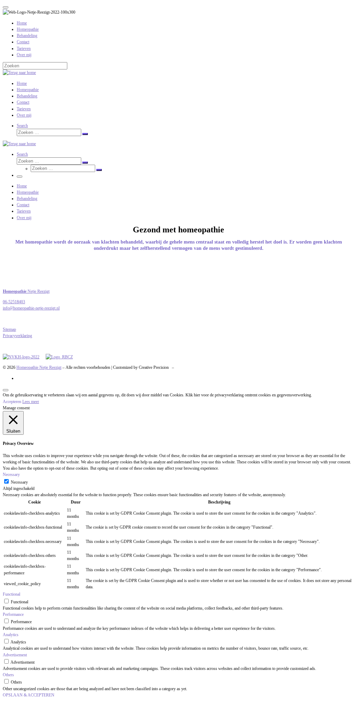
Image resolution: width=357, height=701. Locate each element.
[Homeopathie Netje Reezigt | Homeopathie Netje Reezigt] (19, 72)
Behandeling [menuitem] (27, 35)
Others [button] (8, 674)
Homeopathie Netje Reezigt (38, 367)
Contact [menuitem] (23, 41)
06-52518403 (14, 301)
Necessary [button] (11, 474)
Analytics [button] (10, 634)
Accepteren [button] (12, 401)
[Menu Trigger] (5, 7)
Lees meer (30, 401)
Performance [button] (13, 614)
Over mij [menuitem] (24, 54)
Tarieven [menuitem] (24, 48)
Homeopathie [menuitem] (28, 29)
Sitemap (9, 329)
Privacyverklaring (17, 335)
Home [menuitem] (22, 23)
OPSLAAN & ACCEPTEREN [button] (28, 695)
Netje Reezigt (26, 291)
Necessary (19, 482)
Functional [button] (11, 594)
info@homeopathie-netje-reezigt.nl (31, 308)
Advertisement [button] (15, 654)
